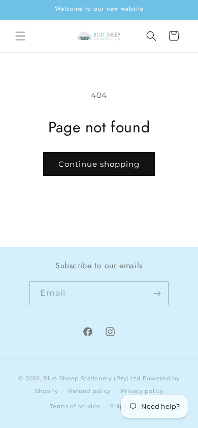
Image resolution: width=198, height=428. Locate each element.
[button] (20, 36)
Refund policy (89, 391)
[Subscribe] (157, 293)
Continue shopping (99, 164)
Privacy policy (142, 391)
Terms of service (75, 406)
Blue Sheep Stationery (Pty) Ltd (92, 378)
